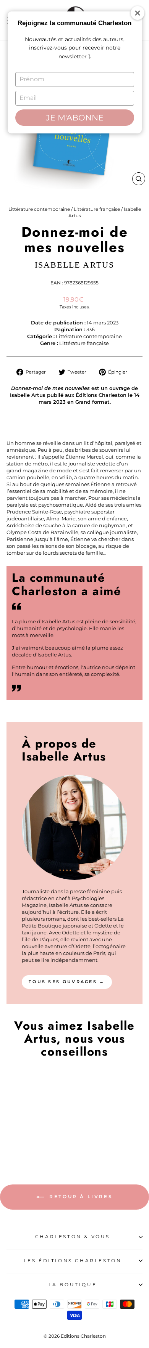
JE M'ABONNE (75, 117)
